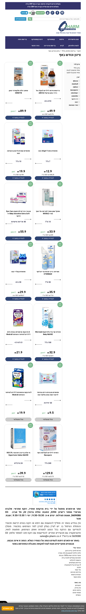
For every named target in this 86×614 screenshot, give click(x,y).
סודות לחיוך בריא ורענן (73, 550)
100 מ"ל (48, 342)
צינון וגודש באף (53, 51)
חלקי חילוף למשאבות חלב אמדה (69, 553)
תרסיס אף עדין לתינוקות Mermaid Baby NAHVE (48, 333)
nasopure (74, 90)
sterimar (74, 93)
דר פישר (74, 99)
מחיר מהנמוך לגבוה (73, 70)
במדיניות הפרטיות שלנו (69, 610)
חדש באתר (40, 13)
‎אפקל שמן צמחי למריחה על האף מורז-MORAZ (48, 212)
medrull (75, 84)
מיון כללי (77, 68)
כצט (76, 102)
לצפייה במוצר (19, 117)
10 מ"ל (18, 161)
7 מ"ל (48, 161)
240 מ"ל (48, 463)
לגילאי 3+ (18, 342)
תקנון (79, 567)
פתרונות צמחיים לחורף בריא (71, 558)
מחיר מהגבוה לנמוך (73, 72)
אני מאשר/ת (7, 608)
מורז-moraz (73, 105)
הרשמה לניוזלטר (75, 560)
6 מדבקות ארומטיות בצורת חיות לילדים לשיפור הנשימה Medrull (18, 333)
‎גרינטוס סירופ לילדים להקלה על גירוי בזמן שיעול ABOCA (48, 91)
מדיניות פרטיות (76, 572)
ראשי (79, 51)
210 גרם (48, 101)
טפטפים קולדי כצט (18, 271)
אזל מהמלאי (18, 419)
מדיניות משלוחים (75, 562)
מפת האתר (77, 577)
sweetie (74, 96)
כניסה (24, 13)
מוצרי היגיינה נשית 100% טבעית (70, 555)
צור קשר (78, 570)
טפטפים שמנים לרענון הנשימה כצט (18, 152)
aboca (75, 81)
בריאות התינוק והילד (68, 51)
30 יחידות (48, 403)
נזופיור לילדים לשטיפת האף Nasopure (48, 453)
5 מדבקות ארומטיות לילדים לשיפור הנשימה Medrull (18, 393)
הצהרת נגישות (76, 574)
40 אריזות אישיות (18, 221)
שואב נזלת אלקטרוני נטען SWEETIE (18, 91)
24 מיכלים (18, 463)
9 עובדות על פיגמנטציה (72, 565)
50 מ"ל (48, 282)
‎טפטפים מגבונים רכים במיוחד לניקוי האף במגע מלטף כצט (48, 393)
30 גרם (18, 282)
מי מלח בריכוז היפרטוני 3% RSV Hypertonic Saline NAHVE (18, 453)
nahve (75, 87)
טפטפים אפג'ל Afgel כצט (47, 151)
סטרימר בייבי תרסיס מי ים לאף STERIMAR (48, 272)
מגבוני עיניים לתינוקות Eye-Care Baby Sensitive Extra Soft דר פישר (18, 213)
